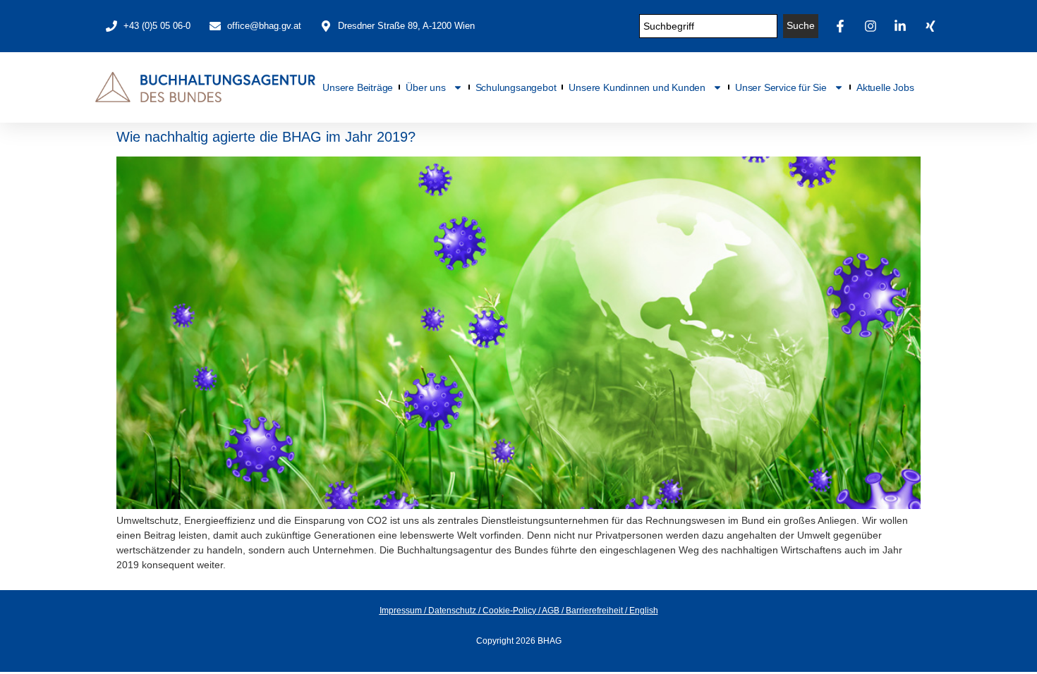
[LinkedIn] (902, 26)
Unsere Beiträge (357, 87)
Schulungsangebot (516, 87)
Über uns (425, 87)
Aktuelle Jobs (885, 87)
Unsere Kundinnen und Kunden (637, 87)
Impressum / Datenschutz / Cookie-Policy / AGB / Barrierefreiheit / (504, 610)
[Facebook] (842, 26)
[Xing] (932, 26)
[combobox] (708, 26)
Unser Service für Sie (781, 87)
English (643, 610)
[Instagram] (873, 26)
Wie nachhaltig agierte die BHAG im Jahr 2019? (266, 137)
